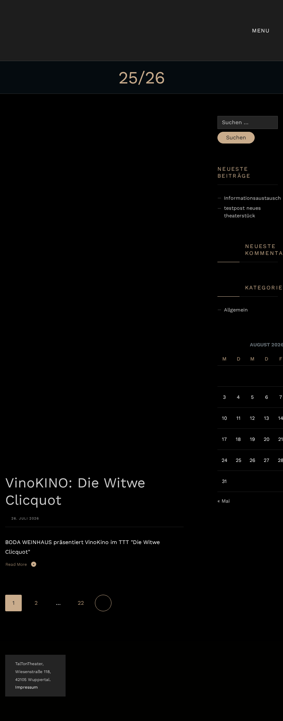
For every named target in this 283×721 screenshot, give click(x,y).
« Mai (223, 501)
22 (81, 603)
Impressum (26, 687)
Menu (262, 30)
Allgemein (236, 310)
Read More (16, 564)
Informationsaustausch (252, 198)
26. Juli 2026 (25, 518)
